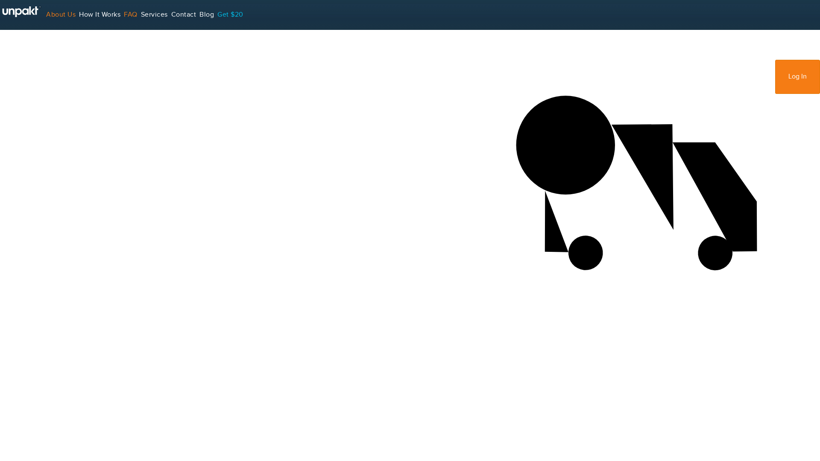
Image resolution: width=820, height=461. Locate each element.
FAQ (131, 15)
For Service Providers (34, 45)
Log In (797, 77)
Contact (183, 15)
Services (154, 15)
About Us (61, 15)
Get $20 (230, 15)
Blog (206, 15)
